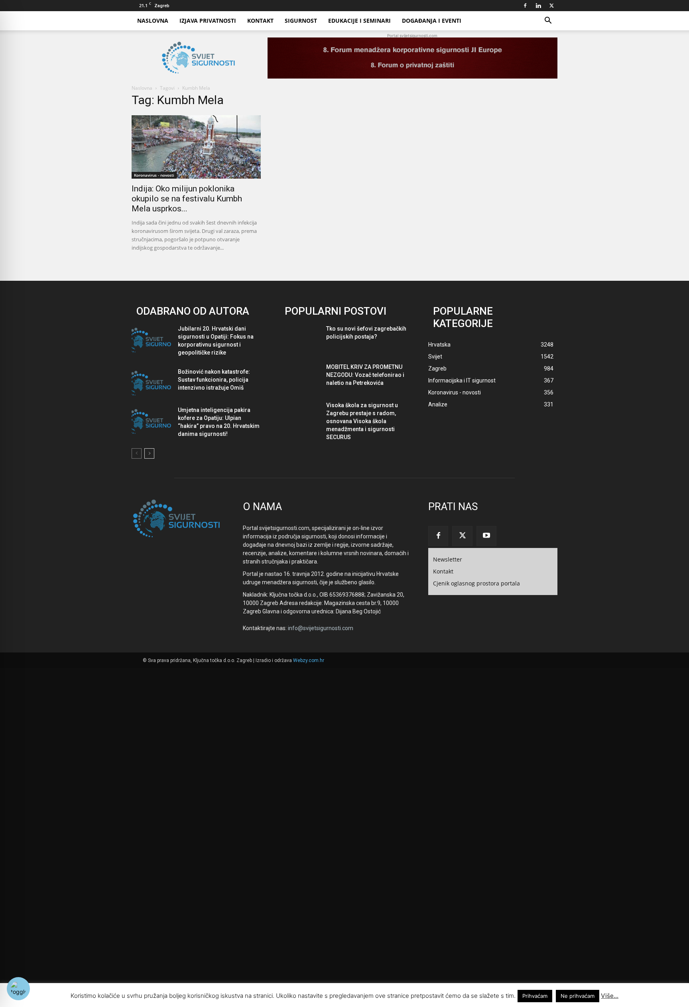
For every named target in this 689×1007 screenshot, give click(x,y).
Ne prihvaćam (578, 996)
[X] (551, 5)
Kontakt (260, 20)
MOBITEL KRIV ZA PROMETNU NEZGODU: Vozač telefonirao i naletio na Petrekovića (365, 375)
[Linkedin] (538, 5)
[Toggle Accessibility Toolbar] (18, 988)
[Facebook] (525, 5)
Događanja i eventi (431, 20)
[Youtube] (486, 536)
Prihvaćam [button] (534, 996)
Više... (609, 995)
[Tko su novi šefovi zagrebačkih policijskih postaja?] (300, 340)
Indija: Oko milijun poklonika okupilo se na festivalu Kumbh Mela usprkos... (187, 198)
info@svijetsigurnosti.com (320, 628)
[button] (547, 21)
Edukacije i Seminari (359, 20)
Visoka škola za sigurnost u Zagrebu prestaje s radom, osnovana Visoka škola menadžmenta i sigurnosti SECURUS (362, 421)
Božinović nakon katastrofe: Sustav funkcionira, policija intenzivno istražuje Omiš (214, 380)
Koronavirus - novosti (154, 175)
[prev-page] (137, 453)
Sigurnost (301, 20)
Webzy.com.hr (308, 660)
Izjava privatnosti (207, 20)
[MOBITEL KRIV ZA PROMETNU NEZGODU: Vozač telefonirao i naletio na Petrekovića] (300, 378)
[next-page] (149, 453)
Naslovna (152, 20)
